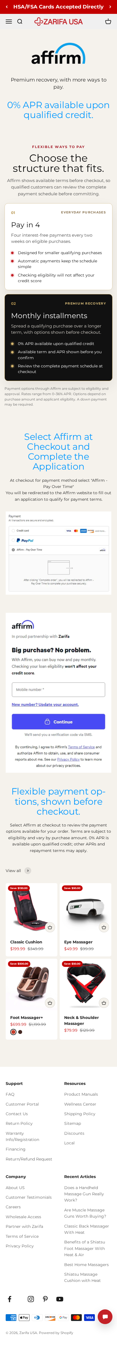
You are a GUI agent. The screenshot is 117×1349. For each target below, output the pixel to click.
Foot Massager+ (26, 1017)
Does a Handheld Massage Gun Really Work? (84, 1194)
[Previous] (7, 7)
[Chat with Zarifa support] (105, 1316)
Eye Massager (78, 942)
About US (15, 1187)
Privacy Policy (20, 1246)
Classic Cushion (26, 942)
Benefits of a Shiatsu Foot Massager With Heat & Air (84, 1248)
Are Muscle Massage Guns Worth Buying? (85, 1213)
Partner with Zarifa (24, 1226)
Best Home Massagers (86, 1264)
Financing (16, 1149)
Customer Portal (22, 1104)
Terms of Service (22, 1236)
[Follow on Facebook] (9, 1299)
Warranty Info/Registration (22, 1136)
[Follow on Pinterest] (45, 1299)
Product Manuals (81, 1094)
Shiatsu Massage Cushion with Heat (82, 1277)
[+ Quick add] (50, 927)
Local (69, 1142)
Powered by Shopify (56, 1333)
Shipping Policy (79, 1113)
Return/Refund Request (29, 1159)
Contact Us (17, 1113)
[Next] (110, 7)
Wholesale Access (23, 1216)
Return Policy (19, 1123)
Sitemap (72, 1123)
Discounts (74, 1133)
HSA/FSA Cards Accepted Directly (58, 7)
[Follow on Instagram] (31, 1299)
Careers (13, 1206)
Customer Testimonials (29, 1197)
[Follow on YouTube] (60, 1299)
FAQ (10, 1094)
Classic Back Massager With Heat (86, 1229)
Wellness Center (80, 1104)
